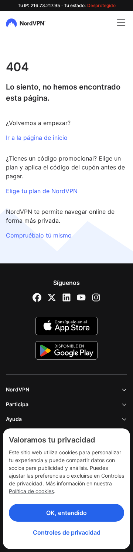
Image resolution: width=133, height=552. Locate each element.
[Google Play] (66, 350)
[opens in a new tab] (37, 297)
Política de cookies (31, 491)
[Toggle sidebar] (121, 23)
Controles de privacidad (66, 532)
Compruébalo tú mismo (39, 235)
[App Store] (66, 326)
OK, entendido (66, 512)
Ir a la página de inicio (37, 137)
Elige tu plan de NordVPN (42, 191)
